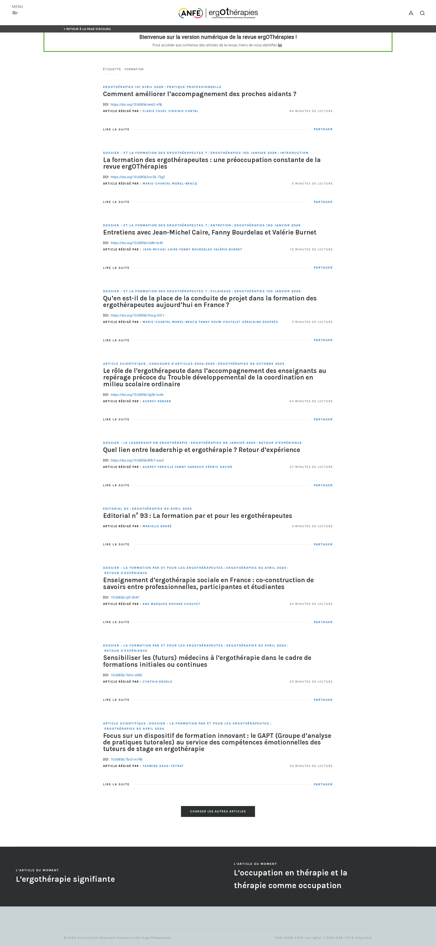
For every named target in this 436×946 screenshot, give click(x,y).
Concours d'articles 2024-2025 (182, 364)
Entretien (221, 225)
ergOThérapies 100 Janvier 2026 (244, 153)
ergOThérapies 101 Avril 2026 (133, 87)
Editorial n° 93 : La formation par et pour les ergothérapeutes (197, 515)
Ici (280, 45)
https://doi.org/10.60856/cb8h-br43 (137, 243)
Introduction (294, 153)
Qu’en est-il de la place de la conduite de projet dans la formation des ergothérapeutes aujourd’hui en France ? (210, 301)
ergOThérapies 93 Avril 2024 (162, 509)
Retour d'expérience (280, 443)
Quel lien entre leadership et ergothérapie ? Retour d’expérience (201, 450)
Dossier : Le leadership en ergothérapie (145, 443)
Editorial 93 (116, 509)
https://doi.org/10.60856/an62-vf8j (136, 104)
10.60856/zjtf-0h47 (125, 597)
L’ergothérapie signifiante (65, 879)
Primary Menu (15, 12)
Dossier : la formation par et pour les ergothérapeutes (163, 568)
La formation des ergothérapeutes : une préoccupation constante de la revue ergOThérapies (212, 163)
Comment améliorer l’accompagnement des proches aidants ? (199, 94)
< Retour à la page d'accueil (87, 29)
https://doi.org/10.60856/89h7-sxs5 (137, 460)
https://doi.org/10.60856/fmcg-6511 (137, 315)
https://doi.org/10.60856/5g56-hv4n (137, 395)
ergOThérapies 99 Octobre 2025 (251, 364)
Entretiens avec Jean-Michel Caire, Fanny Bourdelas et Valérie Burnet (209, 232)
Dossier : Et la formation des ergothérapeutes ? (155, 153)
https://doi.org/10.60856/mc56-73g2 (138, 177)
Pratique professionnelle (194, 87)
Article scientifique (124, 364)
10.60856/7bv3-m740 (126, 759)
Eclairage (221, 291)
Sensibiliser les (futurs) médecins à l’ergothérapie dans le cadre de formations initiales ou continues (207, 661)
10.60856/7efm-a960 (126, 675)
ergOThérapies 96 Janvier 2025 (223, 443)
